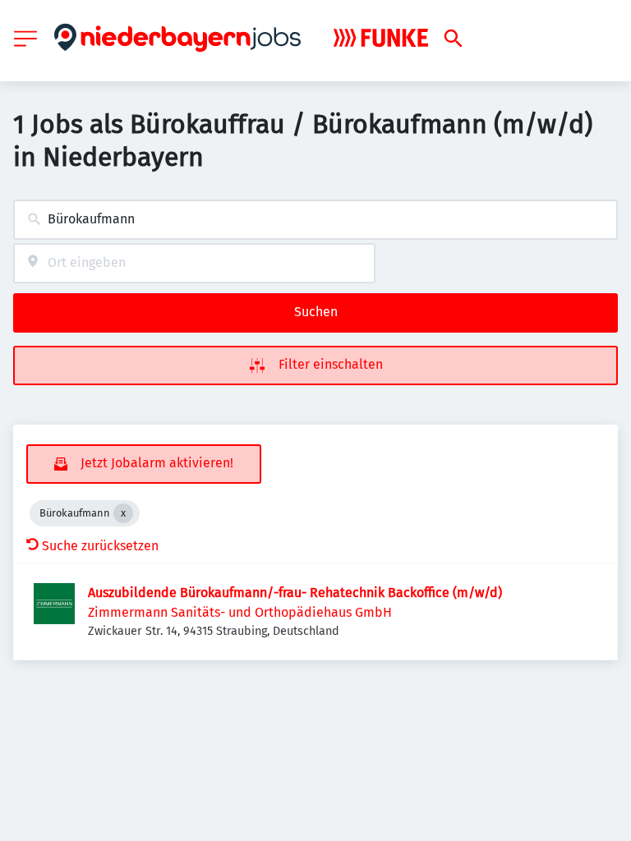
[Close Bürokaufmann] (123, 513)
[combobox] (315, 220)
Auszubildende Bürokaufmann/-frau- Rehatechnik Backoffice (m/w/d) (295, 592)
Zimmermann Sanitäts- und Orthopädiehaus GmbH (240, 612)
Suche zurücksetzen (100, 546)
